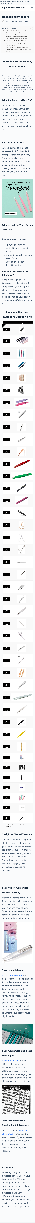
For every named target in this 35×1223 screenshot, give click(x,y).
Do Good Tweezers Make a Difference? (18, 38)
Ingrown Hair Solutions (14, 7)
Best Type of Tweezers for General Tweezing (17, 43)
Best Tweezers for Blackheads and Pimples (17, 47)
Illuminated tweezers (12, 975)
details (27, 824)
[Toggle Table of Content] (30, 28)
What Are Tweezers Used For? (13, 33)
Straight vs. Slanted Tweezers (13, 42)
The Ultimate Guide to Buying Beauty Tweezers (17, 31)
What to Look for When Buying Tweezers (16, 36)
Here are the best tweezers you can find (16, 40)
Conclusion (10, 51)
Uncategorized (23, 21)
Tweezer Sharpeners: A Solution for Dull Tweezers (19, 49)
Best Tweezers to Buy (11, 34)
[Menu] (32, 7)
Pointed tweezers (10, 1060)
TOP (3, 325)
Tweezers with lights (11, 45)
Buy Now (6, 329)
